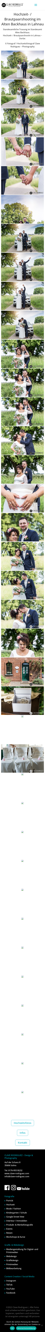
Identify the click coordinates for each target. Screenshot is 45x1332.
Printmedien (12, 1264)
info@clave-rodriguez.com (16, 1176)
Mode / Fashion (13, 1208)
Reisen (9, 1232)
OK (12, 1328)
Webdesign (11, 1256)
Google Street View (15, 1216)
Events (9, 1228)
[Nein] (42, 1325)
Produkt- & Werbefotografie (19, 1224)
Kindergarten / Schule (16, 1212)
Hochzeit (10, 1204)
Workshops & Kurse (15, 1236)
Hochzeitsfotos (22, 1123)
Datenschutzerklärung (26, 1328)
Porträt (9, 1200)
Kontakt (22, 1142)
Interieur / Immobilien (16, 1220)
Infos (23, 1132)
